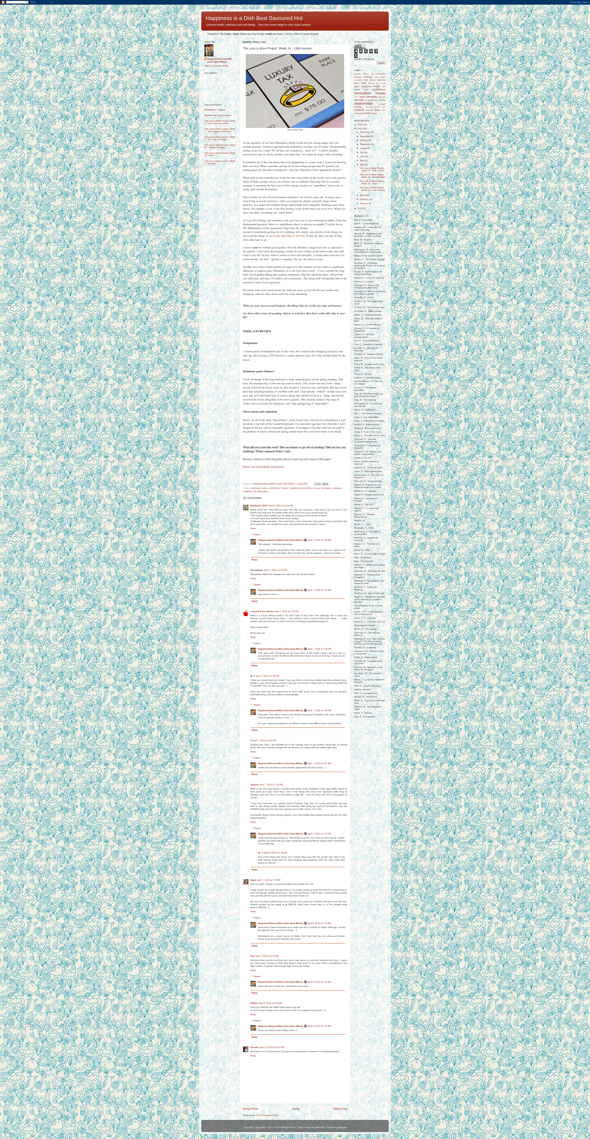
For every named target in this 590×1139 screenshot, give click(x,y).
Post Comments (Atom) (267, 1115)
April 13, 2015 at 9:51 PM (271, 1047)
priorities (359, 99)
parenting (371, 96)
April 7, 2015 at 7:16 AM (319, 590)
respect (383, 104)
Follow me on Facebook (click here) (263, 466)
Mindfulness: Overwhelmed (217, 115)
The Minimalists (260, 491)
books (265, 488)
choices (284, 488)
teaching (369, 110)
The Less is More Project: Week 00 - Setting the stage (219, 146)
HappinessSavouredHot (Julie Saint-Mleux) (280, 540)
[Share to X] (321, 484)
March (363, 195)
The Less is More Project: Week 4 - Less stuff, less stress (219, 122)
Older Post (340, 1108)
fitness (357, 83)
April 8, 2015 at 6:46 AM (270, 1003)
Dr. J (252, 676)
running (358, 107)
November (365, 136)
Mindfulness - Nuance (215, 110)
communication (380, 77)
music (356, 97)
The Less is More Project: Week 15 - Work (371, 182)
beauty (366, 74)
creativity (358, 80)
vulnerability (359, 113)
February (365, 199)
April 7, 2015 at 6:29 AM (275, 570)
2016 (360, 124)
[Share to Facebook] (324, 484)
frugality (293, 488)
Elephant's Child (258, 505)
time (377, 109)
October (364, 140)
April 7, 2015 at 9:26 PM (267, 956)
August (363, 148)
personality (382, 97)
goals (356, 86)
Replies (257, 534)
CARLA (254, 1003)
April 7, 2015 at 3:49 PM (319, 710)
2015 (360, 128)
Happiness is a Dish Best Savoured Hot (254, 18)
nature (362, 97)
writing (374, 113)
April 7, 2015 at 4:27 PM (319, 834)
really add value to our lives (289, 235)
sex (384, 107)
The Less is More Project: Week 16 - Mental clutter (372, 175)
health (376, 86)
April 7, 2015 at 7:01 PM (269, 880)
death (365, 80)
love (384, 86)
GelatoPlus (320, 1127)
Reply (253, 528)
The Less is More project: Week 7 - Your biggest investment (219, 130)
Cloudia (254, 1047)
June (362, 156)
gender (383, 83)
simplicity (247, 491)
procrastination (371, 100)
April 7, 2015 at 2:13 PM (286, 611)
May (362, 160)
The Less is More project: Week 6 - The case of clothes (219, 138)
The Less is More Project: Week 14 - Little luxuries (372, 189)
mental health (361, 90)
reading (382, 100)
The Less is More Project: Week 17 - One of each (371, 169)
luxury (317, 488)
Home (296, 1108)
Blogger (342, 1127)
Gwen (253, 880)
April (362, 164)
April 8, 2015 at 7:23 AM (319, 923)
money (381, 93)
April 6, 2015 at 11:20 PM (280, 505)
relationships (363, 103)
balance (357, 74)
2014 (360, 208)
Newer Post (250, 1108)
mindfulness (379, 89)
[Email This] (315, 484)
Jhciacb (254, 784)
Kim (252, 956)
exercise (382, 80)
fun (377, 83)
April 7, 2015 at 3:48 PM (319, 649)
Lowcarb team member (262, 611)
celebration (274, 488)
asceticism (256, 488)
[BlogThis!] (318, 484)
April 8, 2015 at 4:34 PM (275, 853)
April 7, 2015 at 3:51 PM (264, 740)
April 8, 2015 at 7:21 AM (319, 982)
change (357, 77)
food (363, 83)
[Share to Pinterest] (327, 484)
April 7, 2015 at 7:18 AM (319, 540)
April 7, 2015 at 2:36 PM (267, 676)
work (367, 113)
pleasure (337, 488)
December (365, 132)
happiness (366, 86)
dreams (373, 80)
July (362, 152)
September (365, 144)
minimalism (326, 488)
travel (384, 110)
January (364, 203)
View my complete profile (216, 66)
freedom (371, 83)
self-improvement (372, 107)
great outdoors (305, 488)
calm (372, 74)
